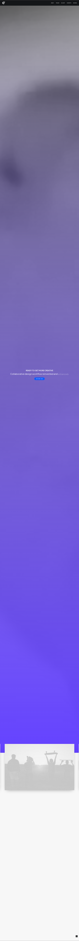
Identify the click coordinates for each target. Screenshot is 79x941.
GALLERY (63, 2)
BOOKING (75, 2)
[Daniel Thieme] (3, 2)
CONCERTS (69, 2)
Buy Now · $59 (39, 378)
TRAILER (57, 2)
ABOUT (52, 2)
